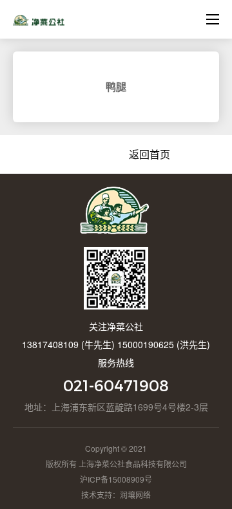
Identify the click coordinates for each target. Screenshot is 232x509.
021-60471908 (116, 385)
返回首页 (149, 154)
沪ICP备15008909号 (116, 479)
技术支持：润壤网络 (116, 494)
